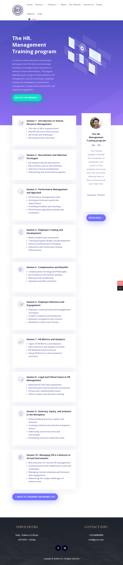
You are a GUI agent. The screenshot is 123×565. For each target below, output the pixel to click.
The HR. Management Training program (96, 137)
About (63, 4)
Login (39, 13)
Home (30, 4)
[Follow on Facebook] (58, 548)
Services (39, 4)
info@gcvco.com (96, 539)
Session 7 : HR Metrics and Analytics (46, 339)
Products (52, 4)
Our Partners (75, 4)
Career (99, 4)
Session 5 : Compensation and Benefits (47, 267)
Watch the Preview (26, 97)
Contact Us (88, 4)
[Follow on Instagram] (65, 548)
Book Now (95, 217)
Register (31, 13)
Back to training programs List (36, 496)
